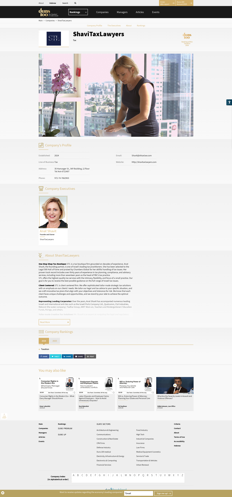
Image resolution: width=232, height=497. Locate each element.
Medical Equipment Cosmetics (148, 452)
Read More (45, 322)
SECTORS (103, 424)
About (41, 3)
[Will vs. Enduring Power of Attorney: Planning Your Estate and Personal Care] (135, 394)
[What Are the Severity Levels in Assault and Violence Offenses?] (175, 394)
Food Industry (142, 430)
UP (62, 434)
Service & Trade (142, 456)
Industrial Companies (145, 439)
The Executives (114, 25)
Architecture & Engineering (107, 430)
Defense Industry (103, 447)
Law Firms (140, 447)
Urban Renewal (142, 465)
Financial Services (104, 465)
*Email (128, 493)
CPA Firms (101, 443)
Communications (104, 434)
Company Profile (94, 25)
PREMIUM (65, 428)
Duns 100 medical (104, 452)
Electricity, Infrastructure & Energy (110, 456)
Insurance (140, 443)
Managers (122, 12)
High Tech (140, 434)
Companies (102, 12)
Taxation (45, 349)
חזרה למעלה (4, 417)
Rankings (141, 25)
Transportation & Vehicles (146, 460)
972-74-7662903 (61, 178)
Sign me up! (162, 493)
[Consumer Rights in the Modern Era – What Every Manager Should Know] (57, 394)
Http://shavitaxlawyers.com (144, 162)
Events (155, 12)
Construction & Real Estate (107, 439)
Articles (140, 12)
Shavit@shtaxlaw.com (142, 155)
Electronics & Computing (107, 460)
